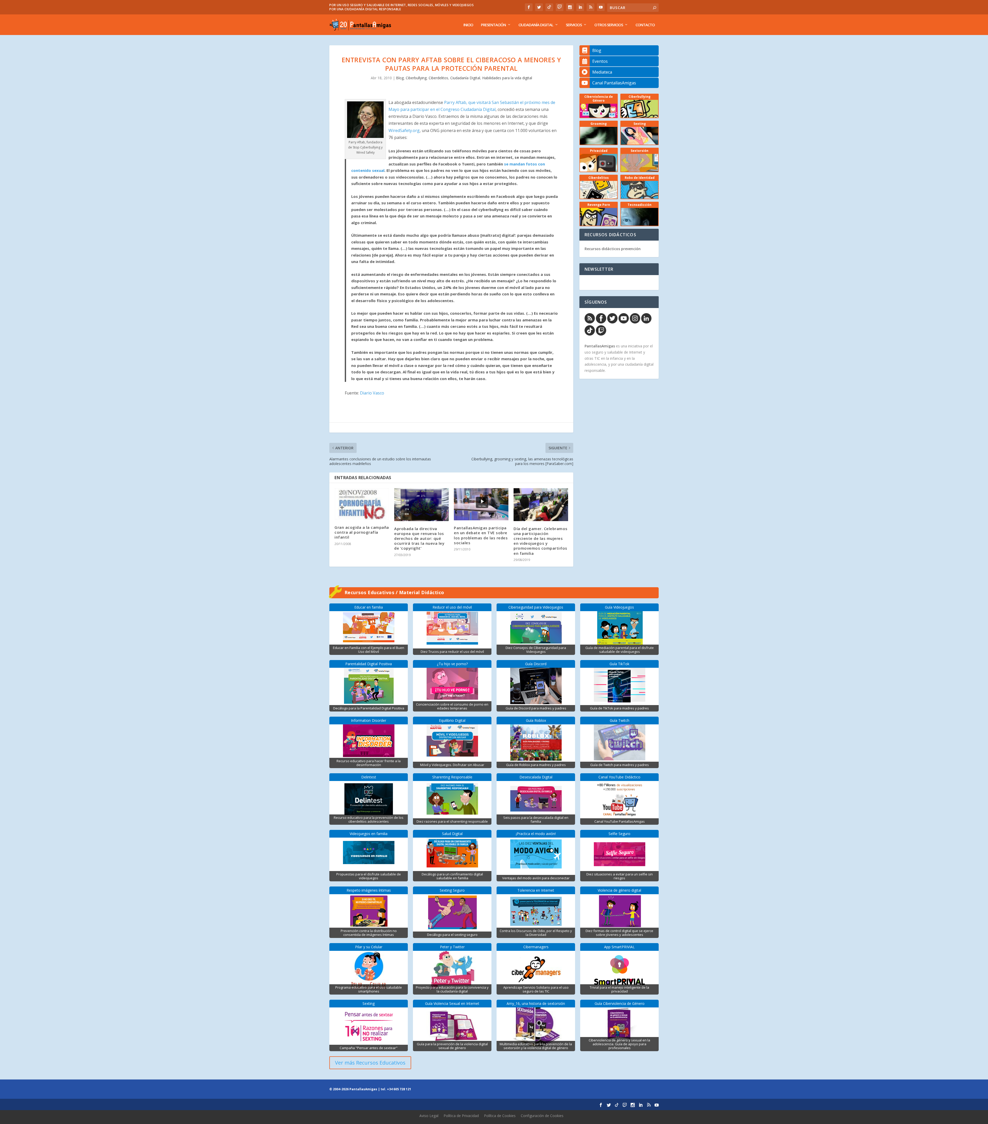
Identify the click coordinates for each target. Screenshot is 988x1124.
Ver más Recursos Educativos (370, 1062)
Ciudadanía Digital (535, 25)
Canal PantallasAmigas (614, 83)
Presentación (493, 25)
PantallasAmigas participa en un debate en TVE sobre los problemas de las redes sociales (481, 535)
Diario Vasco (372, 393)
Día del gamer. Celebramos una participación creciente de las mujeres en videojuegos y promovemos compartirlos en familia (541, 541)
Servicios (574, 25)
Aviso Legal (428, 1115)
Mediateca (602, 72)
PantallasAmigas (600, 346)
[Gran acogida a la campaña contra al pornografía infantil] (361, 504)
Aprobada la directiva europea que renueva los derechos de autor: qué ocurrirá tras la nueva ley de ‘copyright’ (419, 538)
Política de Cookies (500, 1115)
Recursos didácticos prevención (613, 248)
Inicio (468, 25)
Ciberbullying (416, 77)
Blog (400, 77)
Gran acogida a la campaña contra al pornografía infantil (361, 532)
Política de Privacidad (461, 1115)
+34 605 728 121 (399, 1089)
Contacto (645, 25)
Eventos (600, 61)
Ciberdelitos (438, 77)
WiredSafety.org (404, 130)
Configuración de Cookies (542, 1115)
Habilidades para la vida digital (507, 77)
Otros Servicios (608, 25)
